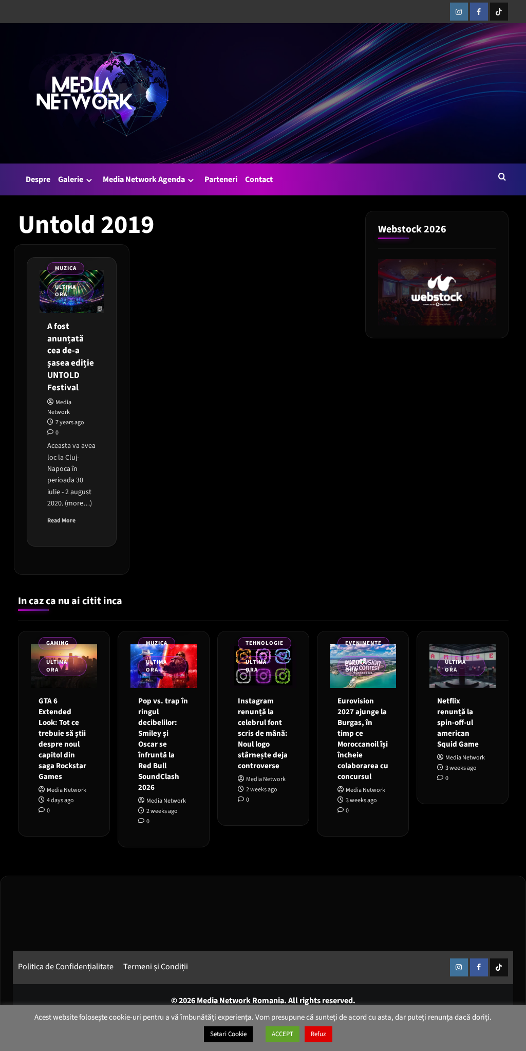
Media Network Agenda (144, 179)
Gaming (57, 643)
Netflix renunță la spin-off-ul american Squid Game (458, 723)
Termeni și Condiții (155, 966)
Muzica (66, 268)
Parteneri (220, 179)
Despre (38, 179)
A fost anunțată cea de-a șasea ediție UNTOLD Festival (70, 357)
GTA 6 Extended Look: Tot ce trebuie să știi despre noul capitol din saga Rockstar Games (62, 739)
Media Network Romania (240, 1000)
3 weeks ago (361, 800)
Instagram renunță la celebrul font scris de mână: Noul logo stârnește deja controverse (263, 733)
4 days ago (60, 800)
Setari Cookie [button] (228, 1034)
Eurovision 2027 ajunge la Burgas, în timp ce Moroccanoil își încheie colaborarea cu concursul (362, 739)
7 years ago (69, 422)
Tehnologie (265, 643)
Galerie (70, 179)
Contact (259, 179)
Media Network (66, 790)
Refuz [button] (318, 1034)
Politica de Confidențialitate (66, 966)
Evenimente (363, 643)
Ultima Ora (65, 290)
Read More (61, 520)
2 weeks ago (162, 811)
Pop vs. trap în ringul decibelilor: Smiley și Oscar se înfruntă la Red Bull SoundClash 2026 (163, 744)
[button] (502, 177)
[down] (89, 180)
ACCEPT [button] (282, 1034)
